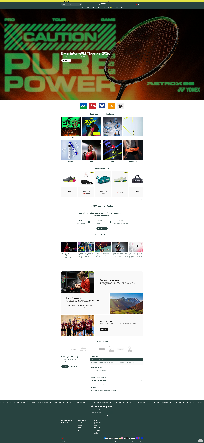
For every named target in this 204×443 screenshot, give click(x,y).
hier (133, 362)
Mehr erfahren (104, 329)
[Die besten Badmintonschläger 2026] (103, 247)
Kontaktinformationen (118, 441)
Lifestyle (106, 7)
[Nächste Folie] (141, 199)
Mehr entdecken (119, 7)
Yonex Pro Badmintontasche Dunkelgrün (103, 190)
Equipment (80, 428)
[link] (74, 349)
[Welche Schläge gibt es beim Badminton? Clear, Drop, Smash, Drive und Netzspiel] (69, 247)
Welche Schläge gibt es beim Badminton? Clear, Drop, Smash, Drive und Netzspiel (68, 254)
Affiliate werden (97, 433)
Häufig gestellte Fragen (98, 432)
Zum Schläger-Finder (102, 228)
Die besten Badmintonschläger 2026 (102, 253)
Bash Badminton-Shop (68, 441)
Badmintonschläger (81, 422)
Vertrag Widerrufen (98, 422)
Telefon (65, 366)
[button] (136, 4)
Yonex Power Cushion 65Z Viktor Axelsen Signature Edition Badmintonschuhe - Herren (120, 190)
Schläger (82, 7)
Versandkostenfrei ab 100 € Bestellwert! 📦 (101, 1)
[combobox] (70, 4)
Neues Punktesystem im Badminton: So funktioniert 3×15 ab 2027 (85, 254)
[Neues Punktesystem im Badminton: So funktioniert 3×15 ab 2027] (86, 247)
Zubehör (100, 7)
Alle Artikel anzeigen (101, 238)
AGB (132, 441)
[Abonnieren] (111, 412)
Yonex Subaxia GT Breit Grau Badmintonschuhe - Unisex (69, 190)
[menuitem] (85, 422)
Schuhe (88, 7)
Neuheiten (80, 430)
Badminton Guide (97, 427)
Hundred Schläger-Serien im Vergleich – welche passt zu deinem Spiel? (120, 254)
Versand (95, 428)
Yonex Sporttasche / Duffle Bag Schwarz (137, 190)
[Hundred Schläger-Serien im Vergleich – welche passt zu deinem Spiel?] (120, 247)
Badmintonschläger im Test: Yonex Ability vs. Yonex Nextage (136, 254)
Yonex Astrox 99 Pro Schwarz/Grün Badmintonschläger (86, 190)
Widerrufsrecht (97, 430)
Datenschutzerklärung (127, 441)
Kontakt (95, 425)
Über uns (96, 423)
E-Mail (73, 366)
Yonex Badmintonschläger (83, 423)
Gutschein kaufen (81, 432)
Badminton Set (80, 425)
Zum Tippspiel (65, 60)
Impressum (112, 441)
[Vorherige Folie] (138, 199)
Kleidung (94, 7)
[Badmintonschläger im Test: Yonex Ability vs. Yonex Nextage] (137, 247)
